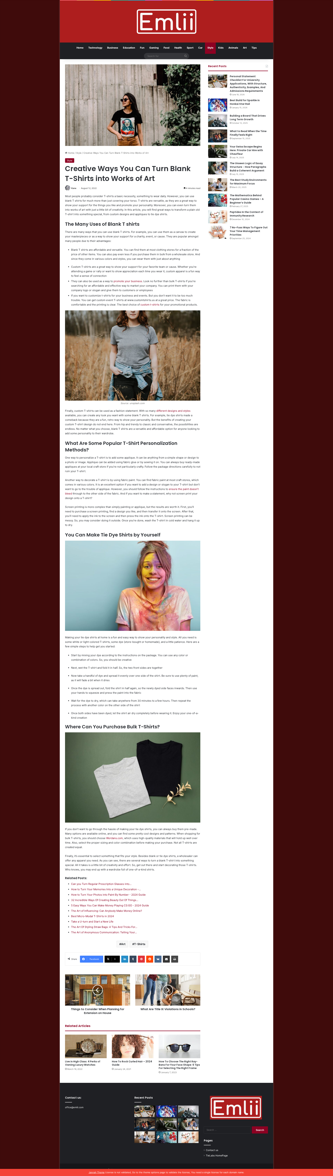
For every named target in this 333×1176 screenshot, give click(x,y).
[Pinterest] (141, 959)
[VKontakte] (158, 959)
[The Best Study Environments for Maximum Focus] (217, 184)
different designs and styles (173, 410)
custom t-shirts (149, 304)
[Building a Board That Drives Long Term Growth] (217, 120)
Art (245, 47)
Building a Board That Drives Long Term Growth (248, 117)
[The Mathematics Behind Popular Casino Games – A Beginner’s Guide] (217, 200)
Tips (254, 47)
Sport (190, 47)
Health (178, 47)
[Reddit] (149, 959)
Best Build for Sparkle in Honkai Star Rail (245, 102)
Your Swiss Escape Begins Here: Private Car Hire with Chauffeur (246, 150)
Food (166, 47)
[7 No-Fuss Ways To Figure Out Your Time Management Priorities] (217, 232)
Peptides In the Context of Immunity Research (246, 213)
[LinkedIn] (124, 959)
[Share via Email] (166, 959)
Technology (95, 47)
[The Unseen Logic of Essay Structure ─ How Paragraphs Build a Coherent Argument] (217, 168)
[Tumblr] (133, 959)
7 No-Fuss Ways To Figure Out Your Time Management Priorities (249, 231)
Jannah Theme (97, 1172)
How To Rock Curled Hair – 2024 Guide (132, 1063)
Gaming (154, 47)
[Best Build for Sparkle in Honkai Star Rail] (217, 105)
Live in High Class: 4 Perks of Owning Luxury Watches (82, 1063)
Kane (73, 188)
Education (129, 47)
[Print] (174, 959)
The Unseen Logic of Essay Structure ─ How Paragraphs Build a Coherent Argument (248, 167)
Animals (233, 47)
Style (210, 47)
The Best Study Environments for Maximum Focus (248, 181)
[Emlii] (167, 21)
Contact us (212, 1150)
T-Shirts (139, 944)
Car (200, 47)
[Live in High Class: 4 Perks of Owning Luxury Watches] (86, 1046)
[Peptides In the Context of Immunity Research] (217, 216)
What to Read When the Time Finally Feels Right (248, 133)
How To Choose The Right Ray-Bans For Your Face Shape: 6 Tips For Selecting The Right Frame (179, 1065)
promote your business (128, 281)
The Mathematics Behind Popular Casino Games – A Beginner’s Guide (247, 199)
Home (79, 47)
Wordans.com (114, 838)
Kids (221, 47)
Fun (142, 47)
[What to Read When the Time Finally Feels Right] (217, 135)
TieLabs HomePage (217, 1155)
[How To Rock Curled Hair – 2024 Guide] (132, 1046)
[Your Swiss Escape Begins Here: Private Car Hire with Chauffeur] (217, 151)
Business (112, 47)
